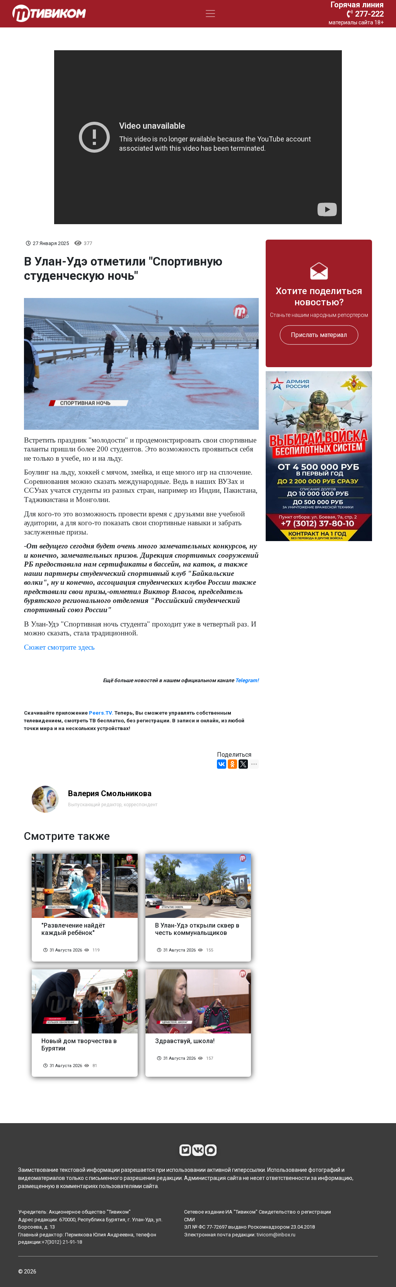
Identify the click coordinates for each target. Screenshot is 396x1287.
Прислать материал (319, 334)
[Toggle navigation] (210, 13)
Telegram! (247, 680)
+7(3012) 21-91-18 (62, 1242)
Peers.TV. (101, 713)
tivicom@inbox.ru (276, 1235)
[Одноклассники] (232, 764)
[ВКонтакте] (221, 764)
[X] (243, 764)
